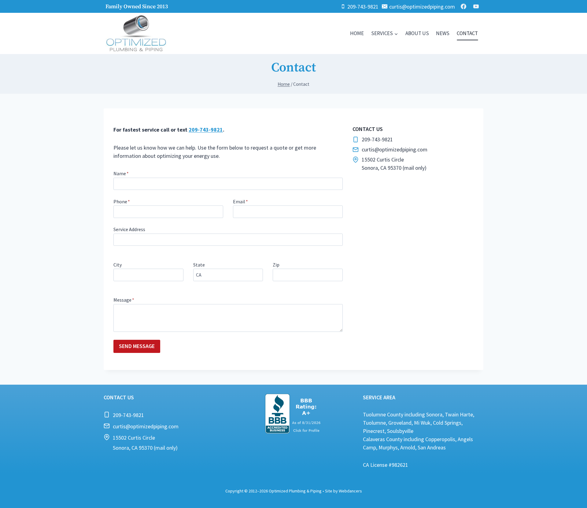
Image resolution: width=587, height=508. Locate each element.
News (442, 33)
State (199, 265)
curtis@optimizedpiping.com (146, 426)
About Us (417, 33)
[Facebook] (463, 6)
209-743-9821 (206, 129)
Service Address (129, 229)
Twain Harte (459, 414)
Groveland (400, 422)
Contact (467, 33)
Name (121, 173)
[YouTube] (476, 6)
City (117, 265)
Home (357, 33)
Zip (276, 265)
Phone (121, 201)
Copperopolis (440, 439)
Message (123, 300)
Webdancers (350, 491)
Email (240, 201)
